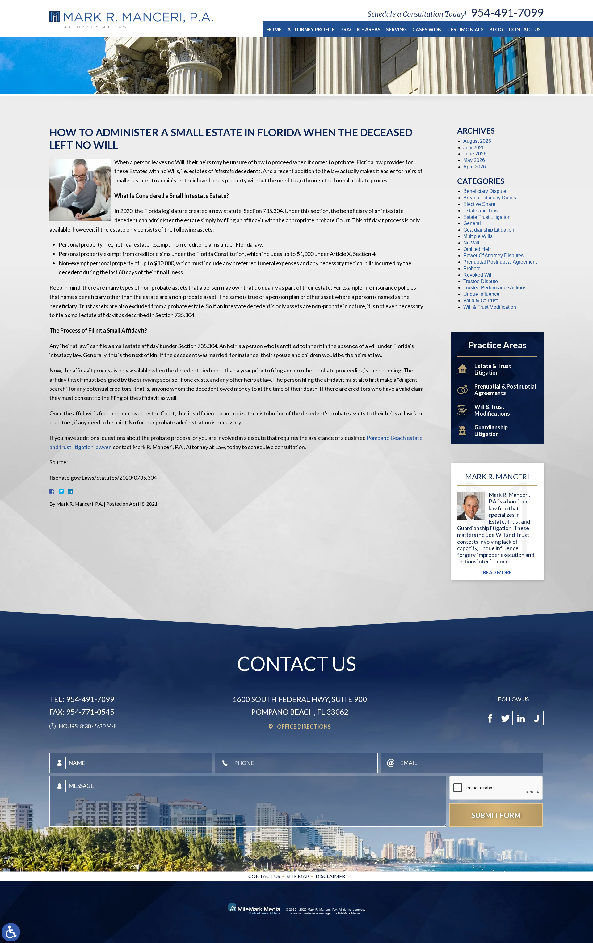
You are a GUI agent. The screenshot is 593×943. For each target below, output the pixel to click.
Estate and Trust (481, 210)
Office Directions (304, 726)
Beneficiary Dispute (484, 191)
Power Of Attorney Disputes (493, 255)
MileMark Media (349, 913)
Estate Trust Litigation (487, 217)
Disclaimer (330, 876)
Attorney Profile (311, 29)
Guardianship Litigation (488, 229)
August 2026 (477, 141)
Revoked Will (478, 275)
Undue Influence (481, 294)
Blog (496, 29)
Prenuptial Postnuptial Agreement (500, 262)
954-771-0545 (90, 711)
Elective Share (479, 204)
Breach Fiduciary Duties (489, 197)
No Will (471, 242)
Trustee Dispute (480, 281)
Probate (472, 268)
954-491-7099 (507, 12)
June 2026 (474, 153)
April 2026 (474, 166)
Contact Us (525, 29)
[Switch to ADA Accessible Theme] (11, 932)
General (472, 223)
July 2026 (474, 147)
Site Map (298, 876)
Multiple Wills (478, 236)
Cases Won (427, 29)
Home (274, 29)
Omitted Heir (477, 249)
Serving (396, 29)
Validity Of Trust (480, 300)
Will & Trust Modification (489, 307)
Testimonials (465, 29)
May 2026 (474, 160)
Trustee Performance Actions (494, 287)
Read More (497, 572)
